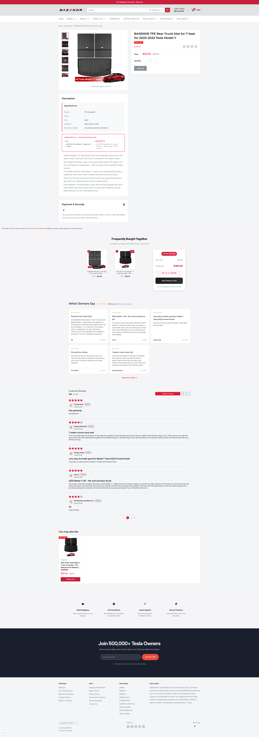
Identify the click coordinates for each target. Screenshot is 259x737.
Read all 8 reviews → (129, 378)
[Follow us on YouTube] (139, 726)
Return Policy (94, 691)
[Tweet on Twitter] (192, 46)
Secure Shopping (95, 701)
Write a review (167, 394)
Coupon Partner (65, 697)
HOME (61, 19)
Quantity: (137, 61)
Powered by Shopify (65, 730)
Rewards (62, 688)
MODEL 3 (70, 19)
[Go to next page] (135, 517)
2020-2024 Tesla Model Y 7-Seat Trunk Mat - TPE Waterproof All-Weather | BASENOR (70, 566)
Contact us (93, 704)
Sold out (140, 68)
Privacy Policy (94, 694)
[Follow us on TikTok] (143, 726)
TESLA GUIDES (148, 19)
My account (179, 11)
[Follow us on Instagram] (135, 726)
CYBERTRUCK (114, 19)
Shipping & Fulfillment (97, 688)
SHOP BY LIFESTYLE (131, 19)
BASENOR (137, 46)
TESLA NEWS (181, 19)
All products (69, 26)
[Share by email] (195, 46)
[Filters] (183, 393)
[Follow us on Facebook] (128, 726)
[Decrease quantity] (145, 61)
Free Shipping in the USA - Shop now (129, 2)
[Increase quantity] (155, 61)
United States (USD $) (67, 723)
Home (61, 26)
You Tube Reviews (65, 691)
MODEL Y (83, 19)
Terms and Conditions (97, 697)
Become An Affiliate (66, 694)
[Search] (167, 10)
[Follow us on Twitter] (132, 726)
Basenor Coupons (65, 701)
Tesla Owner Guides (36, 228)
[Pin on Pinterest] (188, 46)
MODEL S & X (98, 19)
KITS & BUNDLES (166, 19)
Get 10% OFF (150, 657)
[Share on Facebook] (184, 46)
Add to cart (70, 579)
